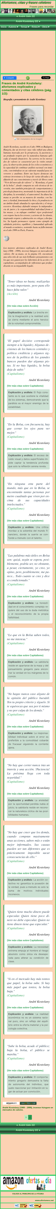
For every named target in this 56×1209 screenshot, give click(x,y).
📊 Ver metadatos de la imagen (28, 139)
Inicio (3, 27)
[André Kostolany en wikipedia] (6, 240)
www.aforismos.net (44, 1200)
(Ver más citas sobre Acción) (22, 306)
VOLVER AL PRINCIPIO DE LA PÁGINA (28, 1194)
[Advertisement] (28, 52)
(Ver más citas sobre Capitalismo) (25, 386)
